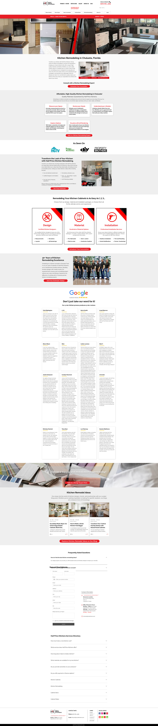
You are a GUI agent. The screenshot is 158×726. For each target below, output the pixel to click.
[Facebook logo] (100, 713)
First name (55, 571)
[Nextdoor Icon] (102, 717)
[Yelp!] (105, 717)
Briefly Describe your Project (59, 611)
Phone (54, 577)
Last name (66, 571)
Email (54, 582)
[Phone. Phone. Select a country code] (54, 579)
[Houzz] (107, 717)
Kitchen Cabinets (53, 521)
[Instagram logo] (102, 713)
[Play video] (94, 70)
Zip (53, 605)
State (54, 600)
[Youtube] (100, 717)
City (54, 594)
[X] (105, 713)
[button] (110, 185)
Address (55, 588)
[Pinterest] (107, 713)
